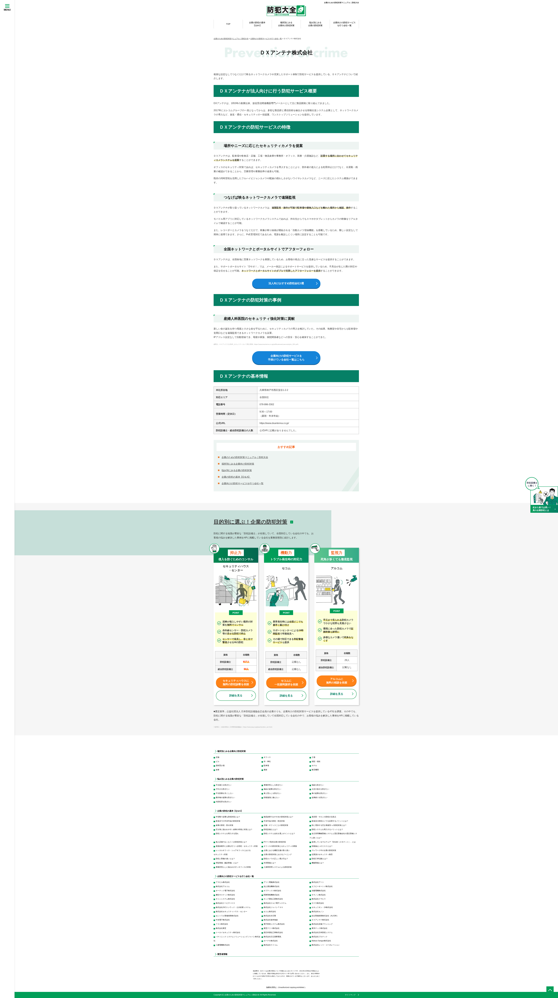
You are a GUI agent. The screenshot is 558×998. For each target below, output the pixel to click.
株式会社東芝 (221, 928)
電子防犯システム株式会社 (274, 924)
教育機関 (315, 770)
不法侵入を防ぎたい (223, 785)
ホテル (314, 766)
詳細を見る (235, 695)
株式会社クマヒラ (319, 899)
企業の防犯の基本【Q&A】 (257, 24)
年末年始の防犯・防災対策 (274, 821)
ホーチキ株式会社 (271, 941)
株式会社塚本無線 (271, 920)
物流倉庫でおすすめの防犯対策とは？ (278, 817)
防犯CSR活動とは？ (320, 859)
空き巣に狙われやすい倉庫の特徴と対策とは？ (234, 829)
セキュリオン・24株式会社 (322, 907)
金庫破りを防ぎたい (319, 797)
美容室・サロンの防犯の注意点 (324, 817)
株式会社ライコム (271, 945)
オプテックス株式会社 (272, 891)
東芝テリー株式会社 (271, 928)
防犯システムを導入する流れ (227, 834)
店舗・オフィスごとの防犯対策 (276, 825)
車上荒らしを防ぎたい (272, 793)
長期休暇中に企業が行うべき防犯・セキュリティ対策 (237, 846)
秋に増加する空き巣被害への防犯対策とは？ (329, 825)
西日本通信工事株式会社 (273, 932)
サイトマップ (350, 995)
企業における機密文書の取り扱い (277, 850)
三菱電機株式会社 (223, 945)
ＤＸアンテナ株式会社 (320, 920)
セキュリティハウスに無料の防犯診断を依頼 (236, 682)
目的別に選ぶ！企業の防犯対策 (250, 522)
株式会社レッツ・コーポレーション (326, 945)
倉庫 (217, 770)
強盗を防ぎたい (318, 785)
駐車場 (266, 766)
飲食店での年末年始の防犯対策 (228, 821)
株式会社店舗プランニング (322, 924)
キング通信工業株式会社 (273, 899)
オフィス (267, 757)
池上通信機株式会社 (271, 886)
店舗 (217, 757)
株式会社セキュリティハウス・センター (231, 912)
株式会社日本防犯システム (322, 932)
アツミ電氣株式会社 (271, 882)
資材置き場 (220, 766)
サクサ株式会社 (318, 903)
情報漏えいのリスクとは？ (322, 846)
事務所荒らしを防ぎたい (273, 785)
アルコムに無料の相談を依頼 (336, 680)
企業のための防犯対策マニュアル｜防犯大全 (341, 3)
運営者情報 (222, 954)
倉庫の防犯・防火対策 (224, 825)
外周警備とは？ (270, 863)
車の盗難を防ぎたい (319, 793)
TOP (228, 24)
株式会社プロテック (319, 937)
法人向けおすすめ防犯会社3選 (286, 283)
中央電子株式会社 (223, 920)
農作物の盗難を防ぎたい (225, 797)
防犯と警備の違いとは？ (225, 859)
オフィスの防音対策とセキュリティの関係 (280, 846)
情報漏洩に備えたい (271, 797)
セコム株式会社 (270, 912)
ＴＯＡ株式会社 (222, 924)
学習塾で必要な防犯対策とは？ (228, 817)
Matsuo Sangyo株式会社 (321, 941)
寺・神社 (267, 761)
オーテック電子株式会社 (225, 891)
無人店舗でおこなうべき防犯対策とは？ (231, 842)
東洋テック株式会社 (319, 928)
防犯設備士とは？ (271, 829)
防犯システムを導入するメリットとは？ (327, 829)
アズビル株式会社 (223, 882)
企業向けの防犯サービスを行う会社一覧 (344, 24)
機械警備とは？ (318, 863)
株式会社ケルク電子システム (275, 903)
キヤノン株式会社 (319, 895)
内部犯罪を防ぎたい (223, 802)
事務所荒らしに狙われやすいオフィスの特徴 (233, 867)
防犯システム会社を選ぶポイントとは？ (279, 834)
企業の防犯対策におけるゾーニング (278, 854)
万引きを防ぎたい (223, 789)
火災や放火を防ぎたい (320, 789)
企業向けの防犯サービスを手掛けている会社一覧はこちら (286, 357)
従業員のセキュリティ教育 (322, 854)
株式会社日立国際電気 (272, 937)
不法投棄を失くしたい (224, 793)
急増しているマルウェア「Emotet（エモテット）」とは (334, 842)
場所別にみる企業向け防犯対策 (286, 24)
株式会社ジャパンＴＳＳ (273, 907)
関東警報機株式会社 (271, 895)
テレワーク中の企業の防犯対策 (324, 850)
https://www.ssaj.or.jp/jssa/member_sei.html (257, 727)
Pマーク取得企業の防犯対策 (275, 842)
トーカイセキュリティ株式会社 (228, 932)
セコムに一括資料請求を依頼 (286, 682)
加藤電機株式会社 (319, 891)
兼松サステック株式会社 (225, 895)
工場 (313, 757)
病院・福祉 (316, 761)
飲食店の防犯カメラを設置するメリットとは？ (330, 821)
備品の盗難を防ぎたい (272, 789)
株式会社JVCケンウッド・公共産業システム (233, 907)
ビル (217, 761)
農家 (265, 770)
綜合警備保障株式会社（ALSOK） (325, 916)
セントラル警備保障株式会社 (227, 916)
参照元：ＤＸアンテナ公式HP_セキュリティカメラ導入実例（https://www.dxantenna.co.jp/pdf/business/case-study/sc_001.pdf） (256, 344)
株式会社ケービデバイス (225, 903)
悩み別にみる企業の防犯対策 (315, 24)
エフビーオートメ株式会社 (322, 886)
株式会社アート (318, 882)
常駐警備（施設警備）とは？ (227, 863)
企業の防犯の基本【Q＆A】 (236, 477)
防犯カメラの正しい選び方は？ (276, 859)
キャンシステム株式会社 (225, 899)
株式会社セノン (318, 912)
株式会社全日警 (270, 916)
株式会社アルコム (223, 886)
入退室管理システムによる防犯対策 (278, 867)
